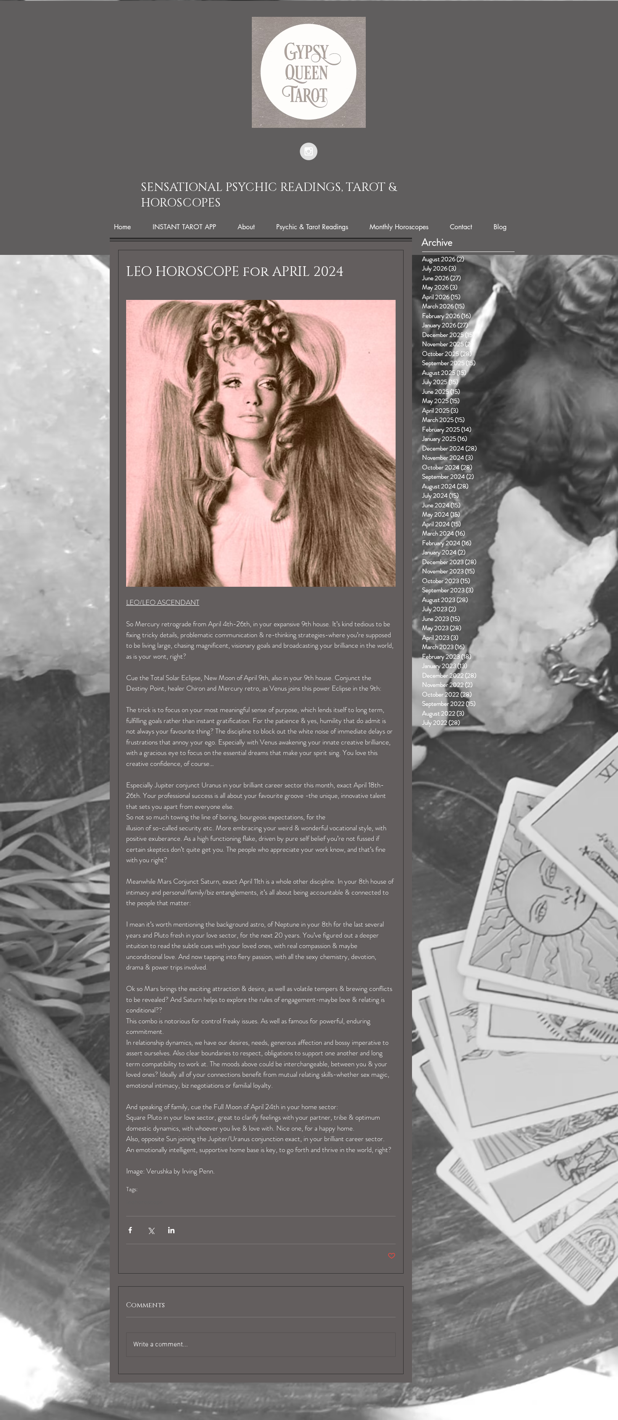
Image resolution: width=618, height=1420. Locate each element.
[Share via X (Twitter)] (151, 1230)
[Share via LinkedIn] (171, 1230)
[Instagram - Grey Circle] (308, 151)
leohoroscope (144, 1202)
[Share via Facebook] (130, 1230)
